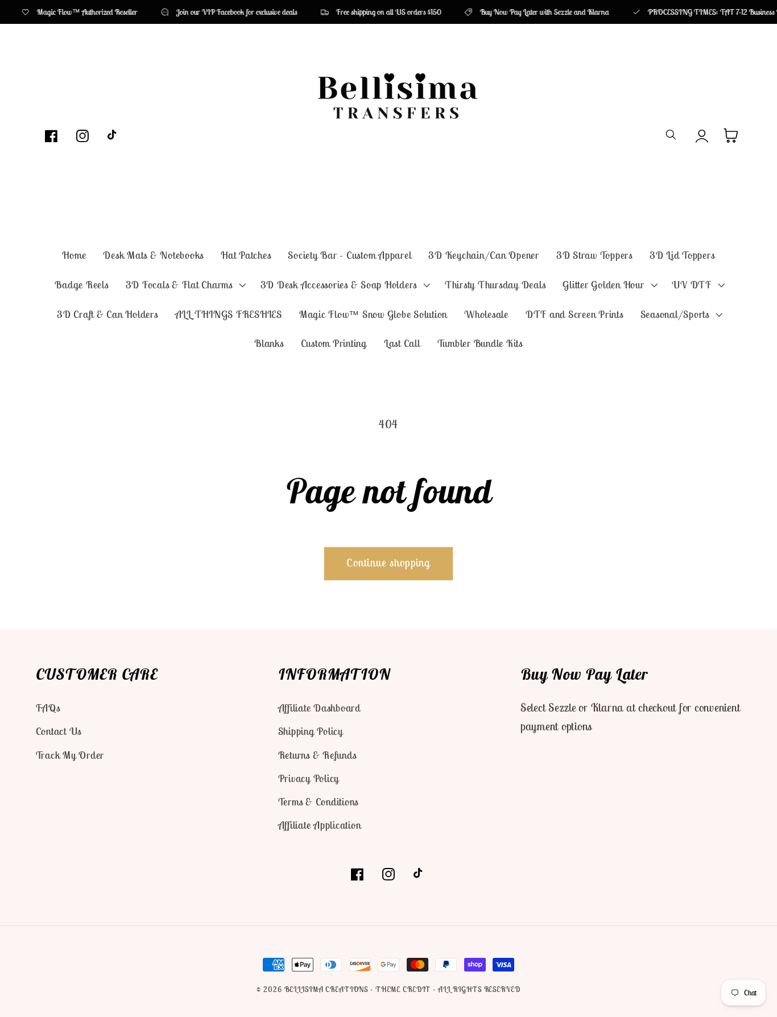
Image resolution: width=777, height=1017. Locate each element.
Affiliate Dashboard (319, 707)
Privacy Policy (309, 778)
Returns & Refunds (317, 755)
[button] (184, 285)
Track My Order (70, 755)
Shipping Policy (310, 731)
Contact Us (59, 731)
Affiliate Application (319, 825)
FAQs (48, 707)
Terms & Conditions (318, 801)
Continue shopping (388, 562)
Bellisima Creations (326, 989)
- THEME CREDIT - (404, 989)
